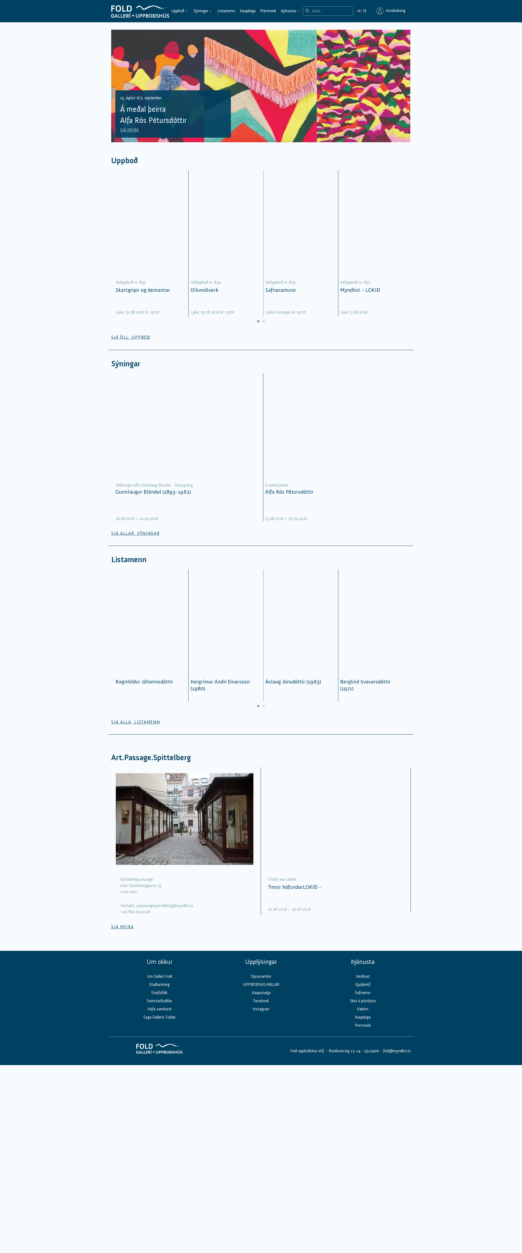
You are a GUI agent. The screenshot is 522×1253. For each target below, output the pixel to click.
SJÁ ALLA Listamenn (135, 722)
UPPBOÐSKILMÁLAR (261, 984)
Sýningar (201, 10)
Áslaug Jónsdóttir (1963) (293, 681)
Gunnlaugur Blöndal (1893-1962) (153, 491)
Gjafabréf (362, 984)
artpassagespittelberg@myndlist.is (165, 905)
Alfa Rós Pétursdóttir (289, 491)
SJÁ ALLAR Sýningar (135, 533)
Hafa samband (159, 1009)
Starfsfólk (159, 992)
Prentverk (268, 10)
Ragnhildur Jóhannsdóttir (144, 681)
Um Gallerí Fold (159, 976)
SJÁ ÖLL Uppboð (130, 337)
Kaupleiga (248, 10)
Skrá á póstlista (363, 1000)
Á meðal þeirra (276, 485)
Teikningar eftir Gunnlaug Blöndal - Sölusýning (154, 485)
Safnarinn (363, 992)
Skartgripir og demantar (143, 290)
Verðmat (363, 976)
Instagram (261, 1009)
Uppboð (177, 10)
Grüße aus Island (282, 879)
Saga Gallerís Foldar (159, 1017)
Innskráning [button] (394, 10)
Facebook (261, 1000)
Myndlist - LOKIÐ (360, 290)
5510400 (372, 1050)
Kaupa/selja (261, 992)
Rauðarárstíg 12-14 (344, 1050)
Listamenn (226, 10)
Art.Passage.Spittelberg (151, 757)
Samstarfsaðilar (159, 1000)
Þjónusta (288, 10)
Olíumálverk (204, 290)
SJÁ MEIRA (129, 130)
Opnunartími (261, 976)
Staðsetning (159, 984)
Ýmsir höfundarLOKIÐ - (294, 887)
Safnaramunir (280, 290)
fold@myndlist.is (397, 1050)
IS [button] (361, 10)
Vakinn (362, 1009)
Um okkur (159, 962)
